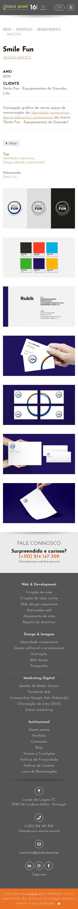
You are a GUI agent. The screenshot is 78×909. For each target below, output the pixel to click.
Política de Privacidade (39, 760)
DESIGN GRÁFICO (49, 29)
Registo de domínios (39, 622)
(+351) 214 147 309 (39, 556)
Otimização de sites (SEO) (39, 704)
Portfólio (39, 736)
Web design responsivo (39, 604)
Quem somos (39, 730)
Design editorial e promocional (23, 162)
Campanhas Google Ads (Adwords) (39, 698)
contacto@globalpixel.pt (39, 853)
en (59, 7)
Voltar (12, 143)
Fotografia (39, 666)
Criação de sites (39, 592)
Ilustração (39, 654)
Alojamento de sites (39, 616)
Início (7, 29)
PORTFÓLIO (24, 29)
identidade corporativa (50, 113)
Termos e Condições (39, 754)
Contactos (39, 742)
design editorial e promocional (28, 117)
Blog (39, 748)
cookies (32, 894)
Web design (39, 660)
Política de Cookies (39, 766)
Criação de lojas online (39, 598)
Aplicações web (39, 610)
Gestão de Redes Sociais (39, 686)
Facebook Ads (39, 692)
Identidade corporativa (18, 158)
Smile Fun (9, 177)
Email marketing (39, 710)
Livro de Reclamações (39, 772)
